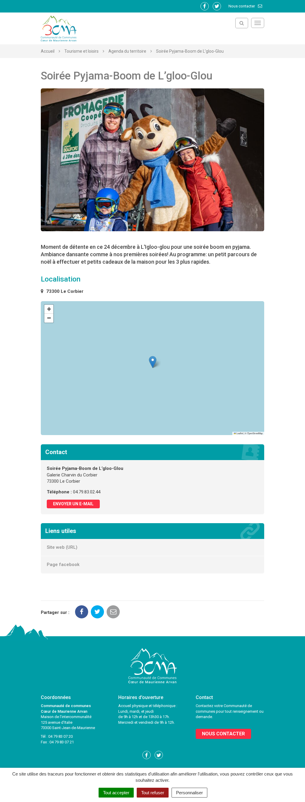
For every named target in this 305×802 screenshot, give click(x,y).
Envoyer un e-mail (73, 503)
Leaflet (239, 433)
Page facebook (63, 564)
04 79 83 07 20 (60, 736)
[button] (152, 362)
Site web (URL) (62, 547)
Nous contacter (242, 6)
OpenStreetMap (255, 433)
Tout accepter (116, 792)
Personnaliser (189, 792)
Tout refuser (152, 792)
